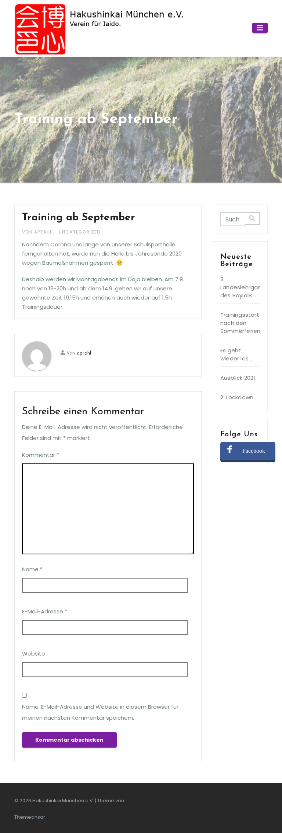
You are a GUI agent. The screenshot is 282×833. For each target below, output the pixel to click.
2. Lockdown (236, 397)
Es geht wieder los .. (236, 354)
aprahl (84, 353)
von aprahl (38, 232)
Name (32, 569)
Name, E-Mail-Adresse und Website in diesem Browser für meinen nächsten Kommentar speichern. (100, 712)
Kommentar (40, 455)
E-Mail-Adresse (44, 611)
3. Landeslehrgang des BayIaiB (242, 287)
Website (33, 653)
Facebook (253, 451)
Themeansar (29, 817)
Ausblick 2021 (238, 378)
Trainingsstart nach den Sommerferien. (241, 323)
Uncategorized (80, 232)
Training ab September (78, 218)
